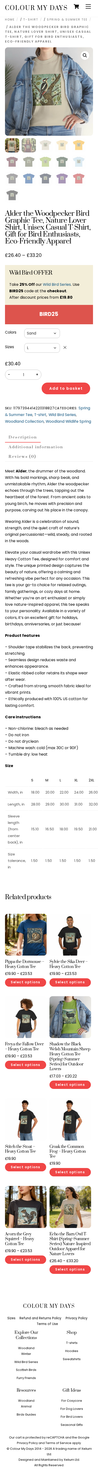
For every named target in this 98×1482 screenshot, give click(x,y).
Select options (25, 982)
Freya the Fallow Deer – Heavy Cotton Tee (24, 1047)
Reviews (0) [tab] (22, 456)
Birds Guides (26, 1414)
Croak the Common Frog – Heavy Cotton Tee (67, 1151)
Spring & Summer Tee (67, 19)
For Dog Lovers (71, 1408)
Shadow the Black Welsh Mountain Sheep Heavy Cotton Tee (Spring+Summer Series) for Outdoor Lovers (69, 1057)
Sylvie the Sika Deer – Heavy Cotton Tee (68, 964)
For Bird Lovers (72, 1416)
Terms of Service (58, 1443)
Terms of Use (47, 1324)
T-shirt (30, 19)
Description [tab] (23, 437)
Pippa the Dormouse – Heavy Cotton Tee (24, 964)
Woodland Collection (24, 421)
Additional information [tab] (36, 447)
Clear (65, 347)
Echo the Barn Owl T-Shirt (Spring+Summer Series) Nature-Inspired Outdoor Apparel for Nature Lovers (70, 1244)
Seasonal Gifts (72, 1425)
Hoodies (71, 1351)
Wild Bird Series (57, 284)
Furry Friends (26, 1378)
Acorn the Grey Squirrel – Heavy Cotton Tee (19, 1239)
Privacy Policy (77, 1318)
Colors (10, 332)
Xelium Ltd (71, 1459)
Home (10, 19)
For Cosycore (71, 1400)
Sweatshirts (72, 1359)
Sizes (9, 346)
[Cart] (76, 6)
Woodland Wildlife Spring (68, 421)
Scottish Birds (26, 1370)
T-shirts (72, 1343)
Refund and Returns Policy (40, 1318)
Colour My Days (22, 1448)
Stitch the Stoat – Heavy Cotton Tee (20, 1149)
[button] (85, 55)
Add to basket (66, 388)
